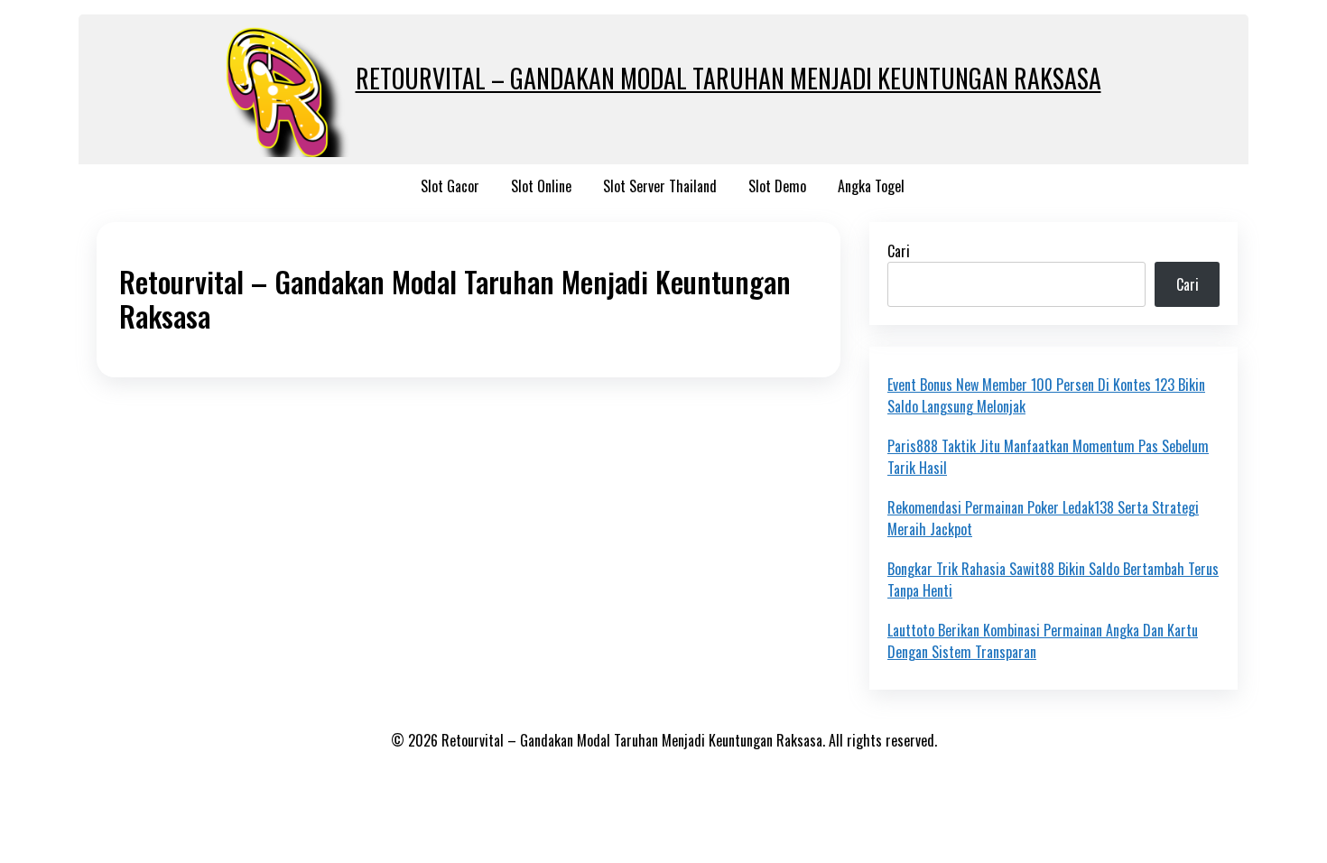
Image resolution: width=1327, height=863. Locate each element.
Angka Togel (871, 186)
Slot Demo (777, 186)
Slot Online (541, 186)
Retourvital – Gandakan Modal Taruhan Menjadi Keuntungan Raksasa (728, 78)
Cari (898, 251)
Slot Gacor (450, 186)
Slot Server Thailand (660, 186)
